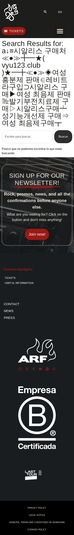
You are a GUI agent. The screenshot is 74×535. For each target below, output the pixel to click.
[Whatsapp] (54, 369)
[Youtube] (40, 369)
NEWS (9, 311)
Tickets (10, 277)
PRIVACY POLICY (37, 508)
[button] (60, 31)
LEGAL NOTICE (37, 515)
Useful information (19, 282)
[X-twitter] (26, 369)
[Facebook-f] (33, 369)
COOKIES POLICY (36, 529)
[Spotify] (47, 369)
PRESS (9, 318)
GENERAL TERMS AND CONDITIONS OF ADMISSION (37, 522)
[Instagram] (20, 369)
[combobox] (27, 136)
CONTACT (12, 304)
